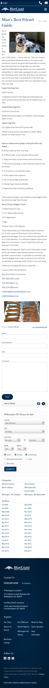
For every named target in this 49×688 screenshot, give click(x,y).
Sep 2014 (5, 515)
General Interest (13, 327)
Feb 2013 (28, 526)
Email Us (27, 583)
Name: (4, 333)
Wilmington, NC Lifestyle (11, 494)
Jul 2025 (5, 508)
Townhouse (32, 454)
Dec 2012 (28, 529)
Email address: (7, 342)
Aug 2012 (28, 536)
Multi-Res (10, 463)
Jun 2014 (5, 519)
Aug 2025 (28, 504)
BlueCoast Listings (8, 641)
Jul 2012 (5, 540)
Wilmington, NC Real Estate (34, 494)
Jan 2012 (5, 551)
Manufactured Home (14, 459)
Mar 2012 (5, 547)
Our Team (7, 622)
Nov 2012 (5, 533)
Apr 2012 (27, 543)
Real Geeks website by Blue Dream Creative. (20, 683)
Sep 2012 (5, 536)
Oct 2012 (27, 533)
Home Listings (7, 487)
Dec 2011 (28, 551)
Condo (19, 454)
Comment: (6, 361)
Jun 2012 (28, 540)
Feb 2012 (28, 547)
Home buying (29, 484)
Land (30, 459)
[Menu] (45, 9)
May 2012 (5, 543)
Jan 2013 (5, 529)
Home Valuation (37, 626)
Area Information (35, 633)
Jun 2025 (28, 508)
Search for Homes (8, 628)
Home (9, 454)
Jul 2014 (27, 515)
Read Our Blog (37, 622)
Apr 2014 (5, 522)
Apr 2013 (5, 526)
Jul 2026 (5, 504)
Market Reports (23, 626)
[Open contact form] (46, 2)
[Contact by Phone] (40, 2)
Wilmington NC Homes (23, 633)
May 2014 (28, 519)
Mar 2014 (28, 522)
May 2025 (5, 511)
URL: (3, 352)
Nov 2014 (28, 511)
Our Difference (23, 622)
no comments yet (39, 327)
